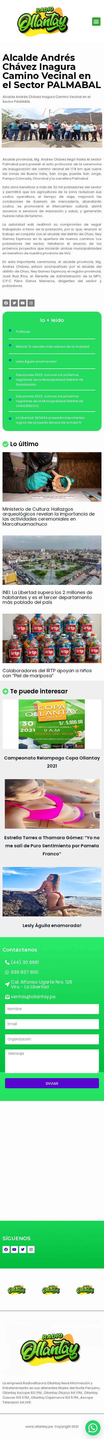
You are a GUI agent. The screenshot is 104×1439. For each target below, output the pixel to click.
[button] (96, 21)
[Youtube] (22, 303)
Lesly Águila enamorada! (52, 925)
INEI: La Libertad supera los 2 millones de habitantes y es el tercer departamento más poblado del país (47, 597)
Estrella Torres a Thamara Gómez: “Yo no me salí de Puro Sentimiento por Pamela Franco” (52, 845)
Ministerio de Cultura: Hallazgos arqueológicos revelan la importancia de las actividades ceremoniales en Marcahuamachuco (49, 516)
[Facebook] (6, 303)
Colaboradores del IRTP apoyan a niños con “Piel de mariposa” (47, 673)
